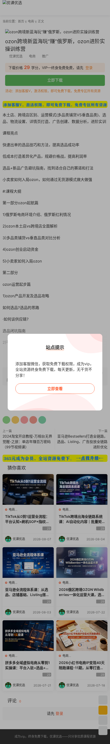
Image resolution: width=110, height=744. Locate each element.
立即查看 (55, 388)
